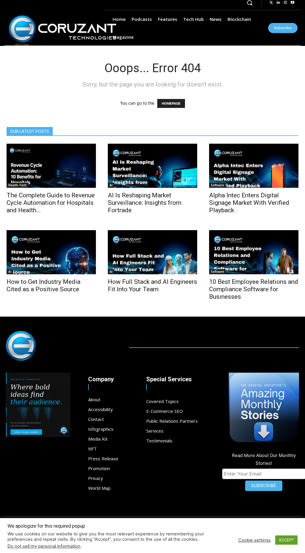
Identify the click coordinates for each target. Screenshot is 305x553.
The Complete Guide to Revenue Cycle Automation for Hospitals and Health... (51, 203)
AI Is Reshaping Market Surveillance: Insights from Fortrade (144, 203)
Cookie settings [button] (254, 540)
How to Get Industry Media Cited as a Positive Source (43, 285)
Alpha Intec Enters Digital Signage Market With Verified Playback (249, 203)
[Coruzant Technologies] (62, 31)
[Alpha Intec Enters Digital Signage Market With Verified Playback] (253, 166)
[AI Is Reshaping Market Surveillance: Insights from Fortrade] (152, 166)
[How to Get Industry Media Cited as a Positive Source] (51, 252)
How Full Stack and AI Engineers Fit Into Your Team (152, 285)
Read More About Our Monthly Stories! (264, 459)
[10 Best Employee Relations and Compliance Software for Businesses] (253, 252)
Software (217, 185)
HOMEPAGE (171, 103)
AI (111, 185)
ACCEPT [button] (286, 539)
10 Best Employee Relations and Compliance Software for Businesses (253, 289)
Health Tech (17, 185)
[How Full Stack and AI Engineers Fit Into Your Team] (152, 252)
